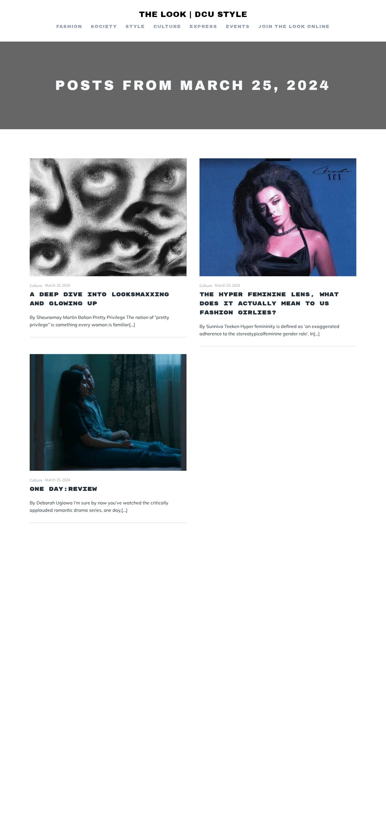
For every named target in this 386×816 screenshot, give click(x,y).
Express (203, 26)
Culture (167, 26)
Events (238, 26)
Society (104, 26)
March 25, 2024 (57, 285)
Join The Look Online (294, 26)
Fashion (69, 26)
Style (135, 26)
